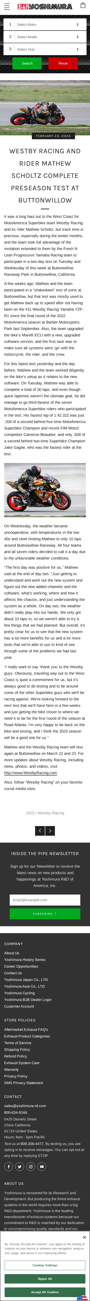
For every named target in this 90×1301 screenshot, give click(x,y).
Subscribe (43, 913)
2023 (30, 813)
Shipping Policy (17, 1049)
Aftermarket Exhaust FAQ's (26, 1029)
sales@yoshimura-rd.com (25, 1106)
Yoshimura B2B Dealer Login (28, 1000)
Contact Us (13, 973)
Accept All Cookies (45, 1292)
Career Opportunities (21, 966)
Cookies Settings (45, 1265)
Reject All (45, 1279)
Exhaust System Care (21, 1063)
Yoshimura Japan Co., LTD (26, 980)
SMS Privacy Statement (23, 1083)
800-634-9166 (15, 1112)
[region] (45, 1266)
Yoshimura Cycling (19, 993)
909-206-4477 (32, 1144)
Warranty (11, 1069)
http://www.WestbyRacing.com (30, 773)
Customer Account (19, 1006)
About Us (11, 953)
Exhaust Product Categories (27, 1036)
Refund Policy (15, 1056)
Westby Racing (51, 813)
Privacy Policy (15, 1076)
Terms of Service (17, 1043)
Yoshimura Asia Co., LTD (24, 986)
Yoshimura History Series (24, 960)
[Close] (84, 1237)
